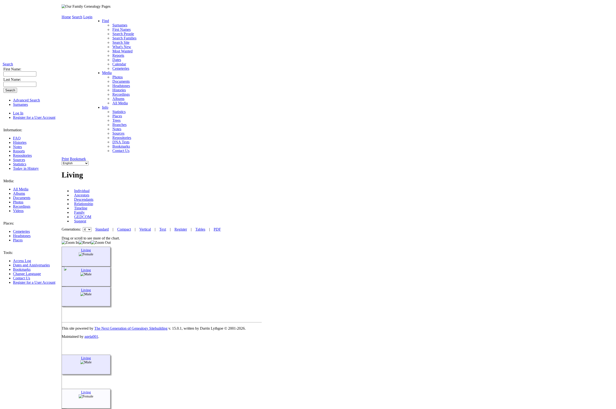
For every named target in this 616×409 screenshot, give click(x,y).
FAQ (17, 138)
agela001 (91, 336)
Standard (102, 229)
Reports (19, 151)
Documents (21, 198)
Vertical (145, 229)
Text (162, 229)
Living (86, 250)
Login (87, 17)
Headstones (22, 236)
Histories (19, 142)
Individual (82, 191)
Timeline (80, 208)
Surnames (20, 104)
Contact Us (21, 278)
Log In (18, 113)
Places (18, 240)
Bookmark (78, 159)
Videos (18, 211)
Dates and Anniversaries (31, 265)
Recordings (21, 206)
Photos (18, 202)
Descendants (83, 199)
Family (79, 212)
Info (105, 107)
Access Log (22, 261)
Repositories (22, 155)
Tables (200, 229)
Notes (17, 147)
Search (8, 64)
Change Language (27, 274)
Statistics (19, 164)
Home (66, 17)
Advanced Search (26, 100)
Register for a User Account (34, 117)
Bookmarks (22, 269)
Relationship (83, 204)
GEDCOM (82, 217)
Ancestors (81, 195)
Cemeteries (21, 231)
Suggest (80, 221)
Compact (124, 229)
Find (105, 21)
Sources (19, 160)
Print (65, 159)
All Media (20, 189)
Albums (19, 193)
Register (180, 229)
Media (107, 73)
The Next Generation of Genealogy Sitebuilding (130, 328)
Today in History (26, 168)
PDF (217, 229)
